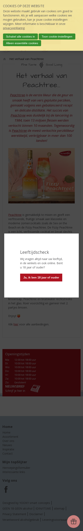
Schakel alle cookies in (20, 36)
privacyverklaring (14, 28)
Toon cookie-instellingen (57, 36)
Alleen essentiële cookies (22, 43)
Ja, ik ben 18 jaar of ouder (41, 277)
